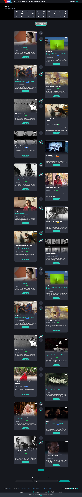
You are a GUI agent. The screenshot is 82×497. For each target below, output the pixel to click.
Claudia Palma (49, 353)
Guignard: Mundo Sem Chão (53, 86)
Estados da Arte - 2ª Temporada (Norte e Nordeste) (56, 54)
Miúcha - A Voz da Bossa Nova (54, 221)
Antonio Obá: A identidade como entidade (54, 119)
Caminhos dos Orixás (24, 384)
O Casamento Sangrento (52, 388)
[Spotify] (75, 488)
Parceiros (43, 1)
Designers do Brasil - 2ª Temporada (27, 81)
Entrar (72, 1)
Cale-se (21, 179)
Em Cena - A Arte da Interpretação (26, 418)
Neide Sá (17, 46)
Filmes (23, 1)
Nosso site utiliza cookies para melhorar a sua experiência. (41, 494)
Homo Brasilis (22, 213)
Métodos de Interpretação (22, 417)
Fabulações (49, 51)
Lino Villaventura (19, 79)
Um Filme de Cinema (51, 155)
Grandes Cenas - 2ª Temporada (57, 423)
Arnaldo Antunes (19, 212)
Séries (27, 1)
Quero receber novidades (64, 481)
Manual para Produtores (40, 488)
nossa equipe (19, 488)
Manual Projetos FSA (30, 488)
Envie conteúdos (37, 1)
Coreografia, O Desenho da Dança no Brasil (55, 355)
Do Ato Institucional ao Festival (23, 178)
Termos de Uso (24, 488)
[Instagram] (72, 488)
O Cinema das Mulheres (52, 455)
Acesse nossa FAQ (9, 488)
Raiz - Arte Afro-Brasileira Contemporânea (53, 122)
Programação (18, 1)
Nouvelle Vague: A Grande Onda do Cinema (24, 451)
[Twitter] (77, 488)
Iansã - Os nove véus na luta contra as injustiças (25, 382)
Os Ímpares (53, 189)
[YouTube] (73, 488)
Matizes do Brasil (23, 47)
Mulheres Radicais (20, 145)
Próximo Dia (40, 470)
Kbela (47, 421)
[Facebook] (70, 488)
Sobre (14, 1)
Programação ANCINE (47, 488)
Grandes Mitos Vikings (55, 389)
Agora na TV (31, 1)
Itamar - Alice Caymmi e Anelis (54, 187)
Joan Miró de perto (20, 113)
